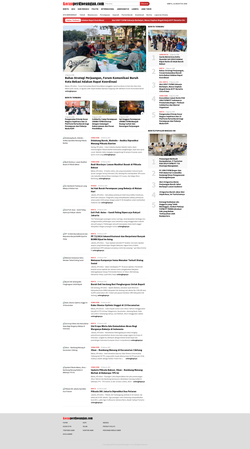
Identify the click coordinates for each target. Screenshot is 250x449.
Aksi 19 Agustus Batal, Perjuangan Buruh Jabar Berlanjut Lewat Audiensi (170, 184)
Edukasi (94, 186)
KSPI (84, 423)
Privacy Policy (109, 426)
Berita (93, 210)
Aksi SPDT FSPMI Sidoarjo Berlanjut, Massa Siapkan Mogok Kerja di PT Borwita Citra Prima (128, 20)
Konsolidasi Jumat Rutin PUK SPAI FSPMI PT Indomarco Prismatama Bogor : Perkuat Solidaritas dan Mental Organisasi (172, 103)
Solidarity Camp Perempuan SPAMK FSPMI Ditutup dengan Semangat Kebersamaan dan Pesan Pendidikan (77, 124)
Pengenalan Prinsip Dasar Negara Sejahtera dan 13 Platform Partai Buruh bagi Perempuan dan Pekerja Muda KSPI (171, 119)
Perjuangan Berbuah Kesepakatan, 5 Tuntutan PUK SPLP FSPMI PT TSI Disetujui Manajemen (170, 162)
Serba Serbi (95, 138)
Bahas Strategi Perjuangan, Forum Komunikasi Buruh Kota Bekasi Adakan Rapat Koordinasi (101, 80)
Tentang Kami (69, 430)
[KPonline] (83, 3)
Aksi (160, 82)
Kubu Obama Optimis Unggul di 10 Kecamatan (115, 305)
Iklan (85, 426)
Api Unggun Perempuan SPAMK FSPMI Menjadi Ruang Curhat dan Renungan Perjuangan (102, 122)
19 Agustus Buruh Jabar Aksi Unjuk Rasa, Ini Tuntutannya (172, 193)
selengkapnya (71, 91)
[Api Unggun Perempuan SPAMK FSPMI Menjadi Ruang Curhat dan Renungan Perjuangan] (104, 108)
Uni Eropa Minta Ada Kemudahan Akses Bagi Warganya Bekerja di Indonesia (114, 328)
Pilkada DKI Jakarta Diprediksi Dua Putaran (113, 391)
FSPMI (65, 423)
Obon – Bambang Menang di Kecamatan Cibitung (116, 350)
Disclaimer (67, 434)
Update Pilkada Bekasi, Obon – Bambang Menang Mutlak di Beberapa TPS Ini (117, 371)
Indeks (106, 423)
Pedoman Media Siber (112, 430)
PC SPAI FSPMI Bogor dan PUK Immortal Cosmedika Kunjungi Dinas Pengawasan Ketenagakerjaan (172, 174)
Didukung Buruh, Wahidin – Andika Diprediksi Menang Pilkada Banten (114, 142)
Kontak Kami (88, 430)
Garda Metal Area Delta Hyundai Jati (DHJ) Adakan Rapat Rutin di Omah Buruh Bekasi (171, 60)
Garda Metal (163, 55)
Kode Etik (67, 426)
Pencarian (144, 4)
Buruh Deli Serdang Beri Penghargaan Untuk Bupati (118, 284)
